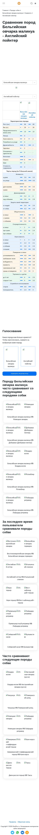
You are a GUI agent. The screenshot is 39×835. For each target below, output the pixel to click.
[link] (20, 412)
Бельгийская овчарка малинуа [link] (12, 13)
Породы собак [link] (15, 10)
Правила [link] (12, 822)
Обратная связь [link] (24, 822)
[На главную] (19, 3)
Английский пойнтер (32, 115)
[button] (20, 412)
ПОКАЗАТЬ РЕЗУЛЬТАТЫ (19, 373)
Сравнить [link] (28, 13)
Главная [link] (5, 10)
